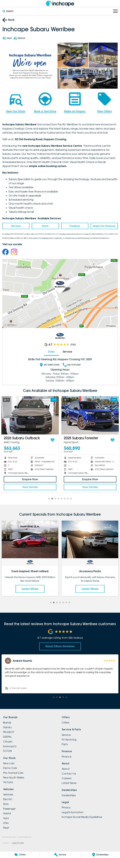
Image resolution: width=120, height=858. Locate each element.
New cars (8, 763)
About (66, 768)
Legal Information (72, 812)
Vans (6, 818)
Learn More (30, 589)
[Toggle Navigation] (115, 11)
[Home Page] (60, 3)
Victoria (8, 782)
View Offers (104, 111)
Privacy (66, 807)
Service (16, 226)
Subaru (7, 727)
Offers (65, 722)
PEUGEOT (8, 732)
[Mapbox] (11, 325)
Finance (67, 756)
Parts (45, 226)
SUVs (5, 804)
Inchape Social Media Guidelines (82, 817)
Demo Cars (10, 768)
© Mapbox (111, 326)
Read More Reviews (60, 646)
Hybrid (7, 813)
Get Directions (51, 365)
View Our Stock (15, 111)
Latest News (69, 782)
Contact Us (69, 773)
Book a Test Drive (45, 111)
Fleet (6, 827)
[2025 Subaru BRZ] (90, 415)
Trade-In (74, 226)
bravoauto (10, 746)
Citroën (7, 741)
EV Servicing (69, 739)
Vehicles (8, 794)
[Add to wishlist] (52, 440)
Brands (7, 722)
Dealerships (69, 795)
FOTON (7, 751)
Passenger (9, 808)
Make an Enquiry (74, 111)
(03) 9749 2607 (74, 365)
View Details (30, 487)
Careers (66, 778)
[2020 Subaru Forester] (30, 415)
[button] (60, 673)
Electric (7, 799)
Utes (5, 822)
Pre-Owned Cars (13, 772)
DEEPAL (7, 736)
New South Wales (13, 777)
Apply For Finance (104, 226)
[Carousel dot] (49, 498)
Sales (51, 351)
